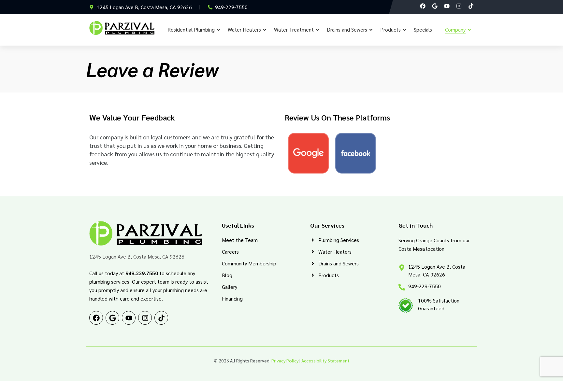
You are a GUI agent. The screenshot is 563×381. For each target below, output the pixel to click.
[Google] (435, 6)
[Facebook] (423, 6)
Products (390, 29)
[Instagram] (459, 6)
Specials (423, 29)
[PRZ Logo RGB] (121, 28)
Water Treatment (294, 29)
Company (455, 29)
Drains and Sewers (347, 29)
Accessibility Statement (325, 360)
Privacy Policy (284, 360)
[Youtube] (447, 6)
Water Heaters (244, 29)
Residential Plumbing (191, 29)
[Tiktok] (471, 6)
